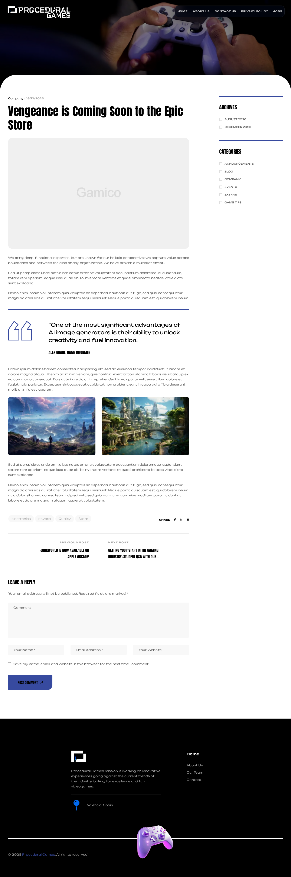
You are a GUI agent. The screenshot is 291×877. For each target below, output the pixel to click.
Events (231, 186)
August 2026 (235, 119)
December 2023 (238, 127)
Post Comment (28, 682)
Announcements (239, 163)
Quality (65, 518)
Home (193, 754)
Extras (231, 194)
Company (15, 98)
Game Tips (233, 202)
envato (44, 518)
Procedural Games (38, 854)
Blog (229, 171)
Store (83, 518)
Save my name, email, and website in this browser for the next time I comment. (81, 664)
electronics (21, 518)
